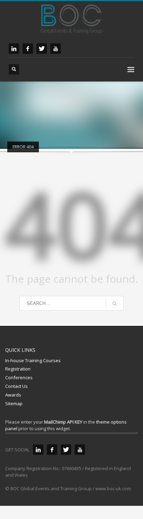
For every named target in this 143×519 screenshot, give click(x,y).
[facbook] (28, 48)
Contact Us (16, 386)
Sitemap (14, 403)
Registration (18, 369)
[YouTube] (80, 449)
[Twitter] (66, 449)
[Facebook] (52, 449)
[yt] (55, 48)
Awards (13, 395)
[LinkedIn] (38, 449)
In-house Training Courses (33, 360)
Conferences (19, 377)
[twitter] (41, 48)
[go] (115, 303)
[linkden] (14, 48)
